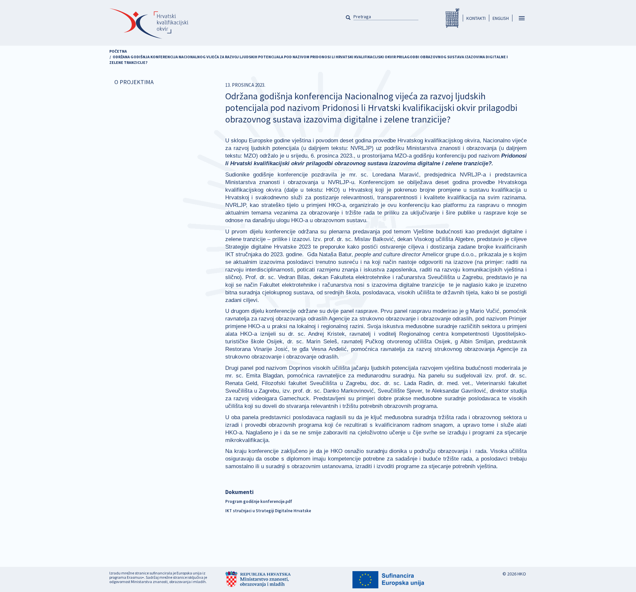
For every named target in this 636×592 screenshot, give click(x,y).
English (501, 18)
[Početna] (148, 23)
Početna (118, 51)
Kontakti (476, 18)
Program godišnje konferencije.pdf (258, 501)
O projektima (134, 82)
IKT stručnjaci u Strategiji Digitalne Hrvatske (268, 510)
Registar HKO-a (452, 18)
